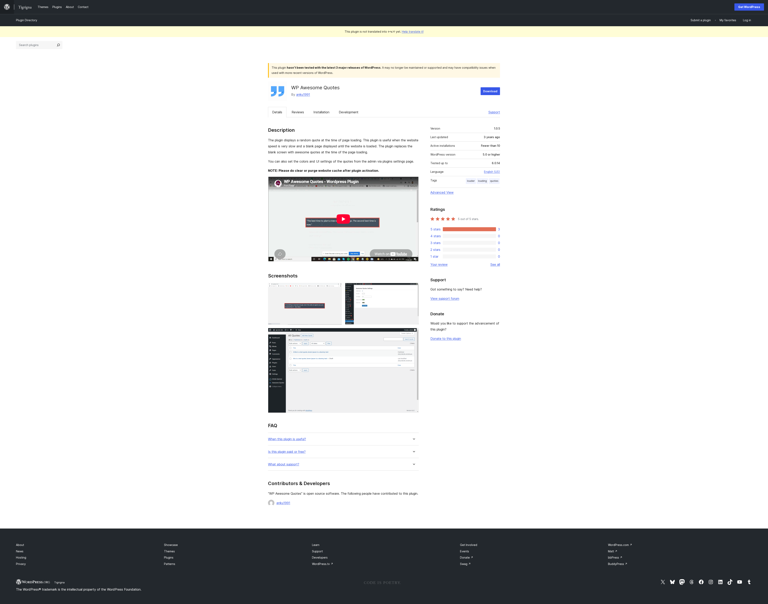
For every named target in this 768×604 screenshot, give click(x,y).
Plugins (168, 557)
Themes (169, 551)
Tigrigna (59, 582)
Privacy (21, 564)
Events (464, 551)
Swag (465, 564)
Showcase (171, 545)
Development (348, 112)
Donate (466, 557)
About (20, 545)
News (19, 551)
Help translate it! (413, 31)
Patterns (169, 564)
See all (495, 264)
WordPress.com (620, 545)
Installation (321, 112)
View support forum (444, 298)
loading (482, 180)
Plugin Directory (26, 20)
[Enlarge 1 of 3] (336, 288)
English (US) (492, 171)
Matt (612, 551)
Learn (315, 545)
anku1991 (303, 94)
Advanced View (442, 192)
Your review (439, 264)
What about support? (283, 464)
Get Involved (468, 545)
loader (471, 180)
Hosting (21, 557)
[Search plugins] (58, 45)
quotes (494, 180)
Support (494, 112)
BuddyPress (617, 564)
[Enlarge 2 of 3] (413, 288)
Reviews (298, 112)
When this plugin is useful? (287, 439)
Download (490, 91)
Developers (320, 557)
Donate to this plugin (445, 339)
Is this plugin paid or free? (287, 452)
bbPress (615, 557)
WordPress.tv (322, 564)
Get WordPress (749, 7)
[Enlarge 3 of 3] (413, 333)
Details (277, 112)
